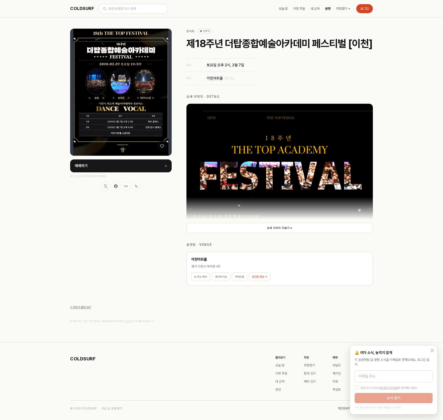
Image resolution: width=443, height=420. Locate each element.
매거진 (336, 373)
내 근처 (315, 8)
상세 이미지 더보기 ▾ (279, 228)
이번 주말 (299, 8)
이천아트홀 (215, 78)
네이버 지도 (221, 276)
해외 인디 (310, 381)
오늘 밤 (283, 8)
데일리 (336, 365)
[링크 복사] (126, 186)
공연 (328, 8)
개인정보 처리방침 (388, 388)
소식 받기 (394, 398)
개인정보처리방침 (348, 408)
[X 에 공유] (106, 186)
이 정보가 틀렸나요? (80, 307)
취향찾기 (341, 8)
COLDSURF (82, 8)
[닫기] (432, 350)
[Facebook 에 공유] (116, 186)
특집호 (336, 389)
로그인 (364, 8)
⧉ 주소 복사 (200, 276)
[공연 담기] (162, 146)
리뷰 (335, 381)
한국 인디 (310, 373)
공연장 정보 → (259, 276)
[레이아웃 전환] (136, 186)
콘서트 (190, 31)
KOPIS (128, 321)
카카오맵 (239, 276)
